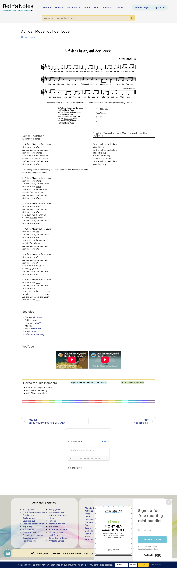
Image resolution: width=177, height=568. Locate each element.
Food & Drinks (91, 533)
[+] (106, 458)
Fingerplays (28, 526)
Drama (88, 528)
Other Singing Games (58, 538)
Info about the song (34, 334)
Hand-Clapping (30, 541)
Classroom (90, 519)
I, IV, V (37, 323)
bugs (35, 320)
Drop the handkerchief (33, 523)
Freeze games (29, 532)
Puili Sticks (53, 526)
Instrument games (57, 515)
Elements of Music (93, 531)
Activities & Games (93, 511)
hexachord (36, 328)
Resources (72, 7)
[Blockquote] (92, 458)
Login (106, 441)
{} (103, 458)
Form (87, 536)
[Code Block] (95, 458)
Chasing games (30, 515)
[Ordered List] (85, 458)
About (106, 7)
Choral (88, 516)
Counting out (29, 521)
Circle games (29, 518)
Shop (96, 7)
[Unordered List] (88, 458)
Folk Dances (28, 529)
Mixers (51, 518)
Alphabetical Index (93, 508)
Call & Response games (34, 512)
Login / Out (159, 7)
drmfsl (34, 331)
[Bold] (70, 458)
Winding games (56, 532)
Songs (58, 7)
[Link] (99, 458)
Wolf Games (54, 535)
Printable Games (56, 541)
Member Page (141, 7)
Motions (52, 521)
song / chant (29, 37)
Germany (37, 317)
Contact (119, 7)
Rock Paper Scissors (58, 529)
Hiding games (55, 509)
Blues (87, 513)
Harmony (89, 539)
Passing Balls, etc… (57, 523)
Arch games (28, 509)
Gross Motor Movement (33, 535)
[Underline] (77, 458)
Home (46, 7)
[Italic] (74, 458)
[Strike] (81, 458)
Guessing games (30, 538)
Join (86, 7)
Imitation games (56, 512)
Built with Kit (152, 555)
